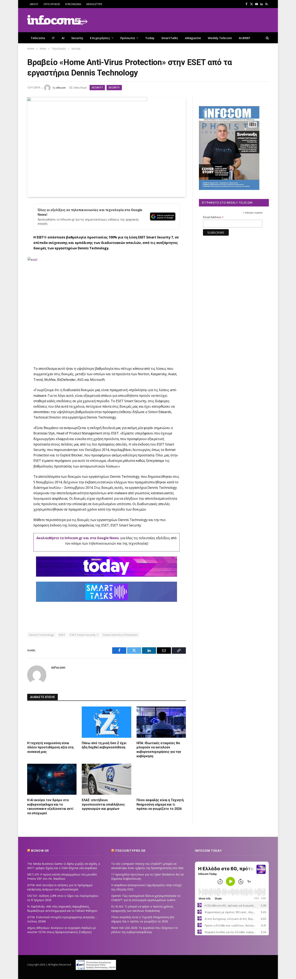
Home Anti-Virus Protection (120, 635)
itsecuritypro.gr (130, 851)
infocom (61, 87)
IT (53, 38)
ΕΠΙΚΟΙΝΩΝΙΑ (73, 4)
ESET (62, 635)
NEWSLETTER (94, 4)
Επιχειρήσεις (100, 38)
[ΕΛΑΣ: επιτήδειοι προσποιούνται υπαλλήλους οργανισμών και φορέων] (106, 779)
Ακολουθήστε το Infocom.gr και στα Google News (77, 538)
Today (149, 38)
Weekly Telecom (220, 38)
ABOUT (34, 4)
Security (77, 38)
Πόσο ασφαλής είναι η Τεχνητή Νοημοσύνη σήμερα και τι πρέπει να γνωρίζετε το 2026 (160, 804)
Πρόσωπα (127, 38)
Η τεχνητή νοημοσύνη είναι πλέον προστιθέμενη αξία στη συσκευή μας (50, 747)
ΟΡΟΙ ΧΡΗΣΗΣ (51, 4)
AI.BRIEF (244, 38)
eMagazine (193, 38)
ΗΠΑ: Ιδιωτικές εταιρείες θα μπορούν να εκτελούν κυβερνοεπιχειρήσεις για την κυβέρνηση (159, 749)
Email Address (213, 217)
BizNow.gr (40, 851)
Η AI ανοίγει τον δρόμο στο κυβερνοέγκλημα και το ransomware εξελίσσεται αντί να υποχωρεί (50, 806)
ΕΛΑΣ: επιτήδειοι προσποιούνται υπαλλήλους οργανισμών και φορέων (103, 804)
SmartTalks (169, 38)
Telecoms (38, 38)
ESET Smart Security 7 (84, 635)
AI (63, 38)
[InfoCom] (57, 20)
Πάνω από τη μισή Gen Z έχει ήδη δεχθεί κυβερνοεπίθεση (104, 745)
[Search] (267, 37)
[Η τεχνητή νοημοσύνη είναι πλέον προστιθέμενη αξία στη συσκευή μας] (52, 722)
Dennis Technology (41, 635)
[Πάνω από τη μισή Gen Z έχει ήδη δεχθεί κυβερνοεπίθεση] (106, 722)
